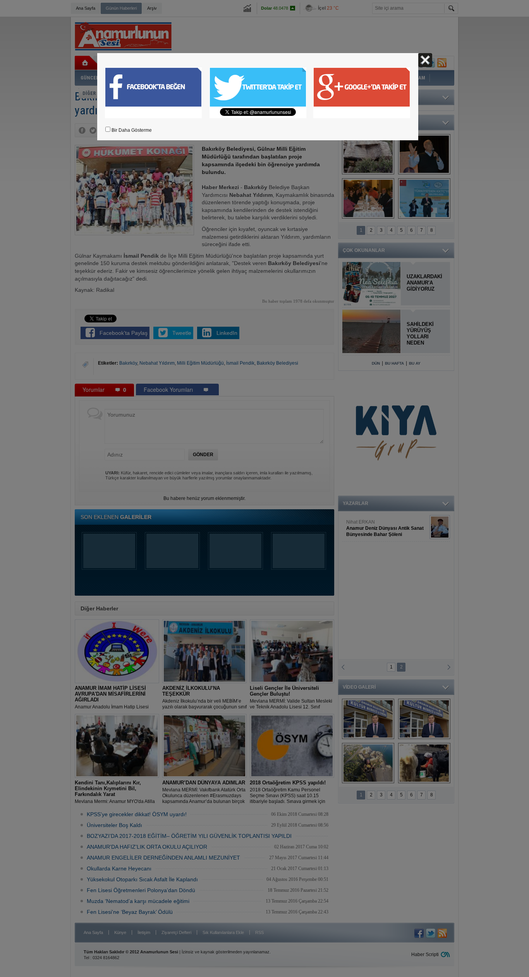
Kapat (425, 60)
